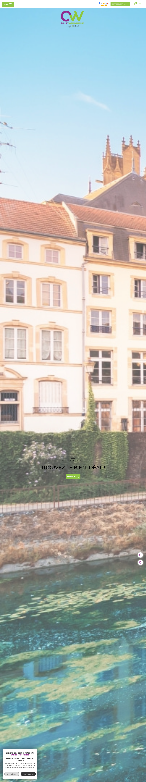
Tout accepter (28, 774)
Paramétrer (11, 774)
